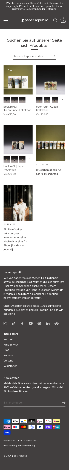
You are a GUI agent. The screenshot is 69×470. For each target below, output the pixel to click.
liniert (22, 100)
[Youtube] (31, 323)
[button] (63, 21)
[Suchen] (55, 21)
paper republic (19, 455)
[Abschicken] (63, 403)
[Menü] (6, 20)
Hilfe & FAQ (11, 344)
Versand (8, 360)
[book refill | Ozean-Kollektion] (50, 79)
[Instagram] (5, 323)
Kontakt (8, 339)
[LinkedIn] (48, 323)
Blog (6, 350)
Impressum (9, 440)
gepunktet (14, 100)
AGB (19, 440)
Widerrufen (10, 366)
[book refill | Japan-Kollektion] (18, 139)
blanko (7, 100)
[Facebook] (22, 323)
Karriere (8, 355)
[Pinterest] (39, 323)
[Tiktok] (14, 323)
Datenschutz (30, 440)
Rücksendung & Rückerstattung (20, 445)
